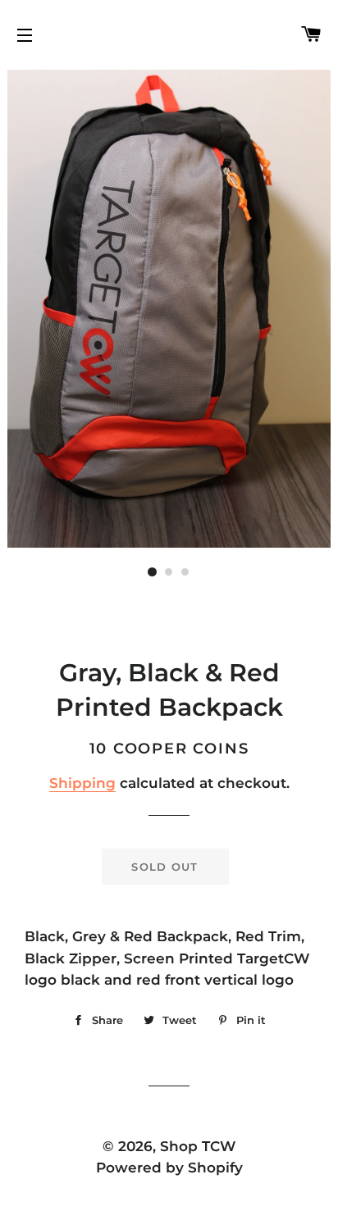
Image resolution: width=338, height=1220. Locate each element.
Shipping (82, 783)
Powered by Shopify (169, 1167)
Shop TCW (197, 1146)
